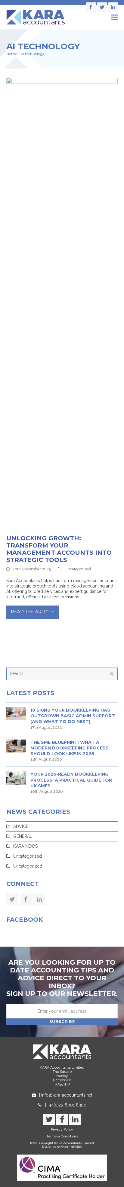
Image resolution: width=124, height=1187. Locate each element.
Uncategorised (27, 856)
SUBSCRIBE (62, 1021)
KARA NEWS (25, 846)
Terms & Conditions (62, 1136)
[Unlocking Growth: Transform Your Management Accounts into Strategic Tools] (62, 303)
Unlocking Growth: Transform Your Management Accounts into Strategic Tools (59, 549)
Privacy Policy (62, 1129)
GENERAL (22, 836)
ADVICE (20, 826)
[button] (114, 17)
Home (11, 53)
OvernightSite (71, 1146)
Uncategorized (77, 569)
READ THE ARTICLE (32, 612)
